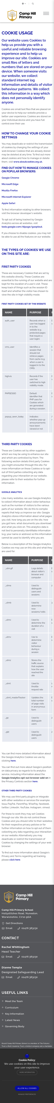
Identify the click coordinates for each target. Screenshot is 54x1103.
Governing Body (14, 1026)
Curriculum (12, 1007)
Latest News (12, 1020)
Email (9, 928)
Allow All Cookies (27, 1088)
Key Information (14, 1013)
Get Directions (14, 923)
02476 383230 (29, 928)
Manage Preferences (27, 1094)
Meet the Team (14, 1001)
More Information (27, 1072)
